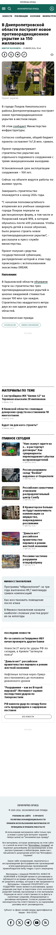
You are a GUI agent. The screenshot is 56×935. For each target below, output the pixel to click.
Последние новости (17, 633)
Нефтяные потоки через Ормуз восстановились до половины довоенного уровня (24, 677)
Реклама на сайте (21, 816)
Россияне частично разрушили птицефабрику (35, 559)
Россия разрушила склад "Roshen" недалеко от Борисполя (38, 473)
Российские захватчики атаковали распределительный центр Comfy (38, 492)
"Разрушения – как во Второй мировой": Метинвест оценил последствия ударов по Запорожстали (23, 692)
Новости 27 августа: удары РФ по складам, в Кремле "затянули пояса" (26, 651)
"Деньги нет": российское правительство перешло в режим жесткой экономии (35, 540)
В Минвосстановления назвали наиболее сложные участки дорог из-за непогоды (26, 613)
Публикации (21, 16)
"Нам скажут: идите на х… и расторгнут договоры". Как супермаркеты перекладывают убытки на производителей (38, 451)
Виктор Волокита (11, 48)
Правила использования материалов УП (28, 823)
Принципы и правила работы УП (28, 827)
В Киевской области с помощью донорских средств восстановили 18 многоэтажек (25, 412)
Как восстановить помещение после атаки (23, 601)
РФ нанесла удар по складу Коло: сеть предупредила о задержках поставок (25, 707)
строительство (10, 325)
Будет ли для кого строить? (20, 425)
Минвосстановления (30, 325)
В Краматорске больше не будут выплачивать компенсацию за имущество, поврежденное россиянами (38, 515)
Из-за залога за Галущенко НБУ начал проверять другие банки (24, 640)
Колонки (35, 16)
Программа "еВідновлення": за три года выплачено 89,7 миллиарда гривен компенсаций (26, 590)
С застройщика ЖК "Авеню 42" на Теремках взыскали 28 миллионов (24, 397)
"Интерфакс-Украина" (39, 845)
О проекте (38, 816)
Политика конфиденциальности (28, 819)
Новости (7, 16)
